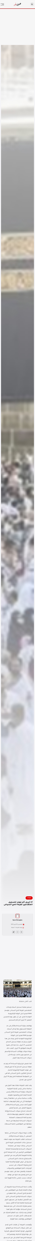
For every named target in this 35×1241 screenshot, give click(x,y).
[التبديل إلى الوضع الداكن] (32, 4)
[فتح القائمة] (2, 4)
